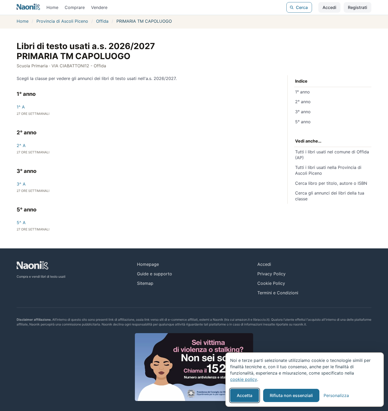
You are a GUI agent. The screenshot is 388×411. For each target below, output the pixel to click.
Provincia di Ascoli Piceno (62, 21)
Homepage (148, 264)
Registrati (357, 7)
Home (52, 7)
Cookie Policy (271, 283)
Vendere (99, 7)
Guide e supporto (154, 273)
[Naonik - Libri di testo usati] (28, 7)
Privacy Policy (271, 273)
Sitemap (145, 283)
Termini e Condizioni (277, 292)
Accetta (244, 395)
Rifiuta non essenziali (291, 395)
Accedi (329, 7)
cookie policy (243, 379)
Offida (102, 21)
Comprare (75, 7)
